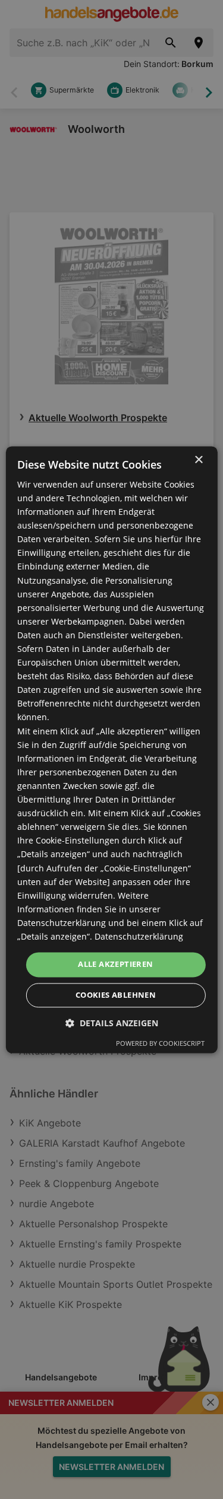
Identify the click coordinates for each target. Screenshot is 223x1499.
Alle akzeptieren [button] (115, 964)
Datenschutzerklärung (139, 936)
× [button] (198, 460)
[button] (111, 1023)
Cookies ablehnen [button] (116, 994)
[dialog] (111, 749)
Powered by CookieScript (160, 1043)
